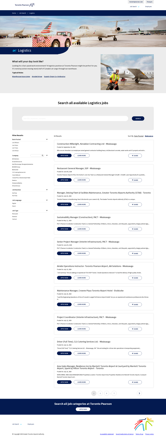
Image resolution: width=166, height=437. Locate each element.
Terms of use (139, 434)
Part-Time (14, 195)
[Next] (139, 393)
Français (149, 2)
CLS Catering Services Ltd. (19, 172)
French (14, 206)
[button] (127, 72)
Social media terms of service (124, 434)
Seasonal (14, 216)
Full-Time (14, 193)
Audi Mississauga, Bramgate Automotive (22, 164)
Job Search (133, 6)
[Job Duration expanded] (47, 190)
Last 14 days (15, 150)
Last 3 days (15, 145)
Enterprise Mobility (17, 183)
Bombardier (15, 169)
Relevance (149, 136)
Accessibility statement (107, 434)
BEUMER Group (16, 167)
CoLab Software (16, 175)
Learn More (81, 155)
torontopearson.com (136, 2)
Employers (148, 6)
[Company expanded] (47, 155)
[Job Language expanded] (47, 200)
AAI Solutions (15, 159)
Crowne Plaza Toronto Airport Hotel (21, 177)
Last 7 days (15, 148)
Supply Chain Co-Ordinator (54, 76)
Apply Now (64, 155)
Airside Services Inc (17, 161)
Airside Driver (37, 76)
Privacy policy (149, 434)
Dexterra (14, 180)
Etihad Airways (16, 185)
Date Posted (138, 136)
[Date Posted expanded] (47, 139)
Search (138, 118)
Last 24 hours (15, 142)
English (14, 203)
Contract (14, 219)
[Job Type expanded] (47, 211)
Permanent (15, 213)
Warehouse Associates (21, 76)
